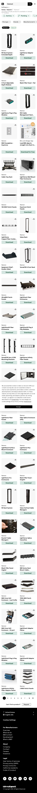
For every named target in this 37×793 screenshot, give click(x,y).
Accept (18, 406)
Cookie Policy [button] (15, 399)
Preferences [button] (27, 401)
